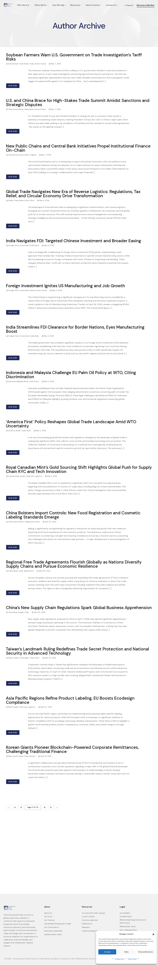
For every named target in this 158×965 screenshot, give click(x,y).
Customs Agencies (90, 920)
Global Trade (13, 200)
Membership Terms (128, 926)
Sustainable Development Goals (57, 923)
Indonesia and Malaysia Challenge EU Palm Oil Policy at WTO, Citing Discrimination (71, 374)
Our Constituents (51, 927)
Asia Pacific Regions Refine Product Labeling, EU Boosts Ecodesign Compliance (70, 700)
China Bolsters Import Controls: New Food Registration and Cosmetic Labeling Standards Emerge (73, 515)
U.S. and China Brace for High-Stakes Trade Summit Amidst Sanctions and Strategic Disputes (77, 102)
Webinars (86, 927)
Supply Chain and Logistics (31, 476)
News (26, 64)
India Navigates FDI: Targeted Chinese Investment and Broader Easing (73, 240)
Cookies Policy (119, 959)
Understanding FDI (89, 931)
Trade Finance (29, 756)
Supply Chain (23, 612)
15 (15, 807)
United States (40, 64)
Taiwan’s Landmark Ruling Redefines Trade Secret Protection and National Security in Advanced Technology (77, 651)
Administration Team (53, 934)
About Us (48, 913)
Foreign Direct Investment (19, 245)
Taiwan (16, 658)
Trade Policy (34, 381)
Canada (11, 476)
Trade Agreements (26, 571)
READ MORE (12, 86)
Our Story (48, 916)
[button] (153, 934)
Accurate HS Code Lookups (93, 913)
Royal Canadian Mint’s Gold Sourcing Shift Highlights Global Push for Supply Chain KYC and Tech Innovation (79, 469)
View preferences (145, 952)
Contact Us (111, 5)
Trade (31, 64)
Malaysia (19, 381)
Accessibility (125, 913)
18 (44, 807)
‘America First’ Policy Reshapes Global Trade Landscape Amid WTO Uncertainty (71, 424)
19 (51, 807)
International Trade (15, 64)
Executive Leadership (53, 931)
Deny (126, 952)
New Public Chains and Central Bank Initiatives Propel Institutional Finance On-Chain (78, 148)
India (32, 245)
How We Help (58, 5)
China (10, 109)
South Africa (29, 200)
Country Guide (88, 916)
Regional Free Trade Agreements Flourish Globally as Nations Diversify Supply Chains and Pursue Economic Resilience (74, 564)
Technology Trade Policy (29, 658)
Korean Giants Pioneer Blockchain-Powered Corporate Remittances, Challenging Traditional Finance (72, 749)
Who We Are (23, 5)
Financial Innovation (16, 155)
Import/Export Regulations (24, 522)
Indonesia (12, 381)
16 (21, 807)
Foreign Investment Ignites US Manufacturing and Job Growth (65, 285)
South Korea (18, 756)
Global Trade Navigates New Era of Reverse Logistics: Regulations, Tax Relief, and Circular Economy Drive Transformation (73, 193)
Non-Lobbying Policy (128, 930)
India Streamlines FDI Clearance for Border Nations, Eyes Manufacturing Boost (75, 329)
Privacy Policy (132, 959)
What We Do (40, 5)
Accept (107, 952)
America (11, 430)
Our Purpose (49, 920)
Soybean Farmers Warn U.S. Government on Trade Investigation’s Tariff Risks (74, 57)
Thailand (33, 155)
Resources (75, 5)
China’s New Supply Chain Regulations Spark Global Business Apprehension (79, 607)
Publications (87, 923)
